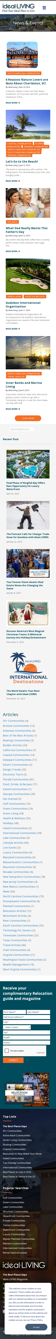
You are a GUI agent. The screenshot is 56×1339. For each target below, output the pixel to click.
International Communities (19, 833)
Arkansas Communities (17, 730)
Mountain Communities (17, 867)
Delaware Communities (17, 759)
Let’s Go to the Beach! (22, 161)
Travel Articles (16, 376)
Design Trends (12, 769)
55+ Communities (13, 720)
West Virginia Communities (20, 969)
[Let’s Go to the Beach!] (28, 124)
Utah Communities (14, 950)
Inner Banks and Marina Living (24, 384)
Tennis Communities (14, 1225)
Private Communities (14, 1220)
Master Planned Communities (19, 1239)
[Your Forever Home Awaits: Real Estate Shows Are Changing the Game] (28, 563)
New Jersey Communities (18, 881)
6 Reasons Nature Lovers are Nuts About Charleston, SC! (27, 81)
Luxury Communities (15, 852)
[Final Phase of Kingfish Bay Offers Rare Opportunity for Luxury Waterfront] (28, 463)
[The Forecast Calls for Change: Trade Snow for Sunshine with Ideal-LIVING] (28, 515)
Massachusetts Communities (21, 862)
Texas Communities (15, 940)
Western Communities (15, 1243)
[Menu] (44, 7)
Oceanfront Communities (16, 1216)
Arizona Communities (16, 725)
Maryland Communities (17, 857)
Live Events (10, 847)
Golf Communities (14, 803)
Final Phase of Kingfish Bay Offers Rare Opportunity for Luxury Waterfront (25, 486)
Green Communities (15, 808)
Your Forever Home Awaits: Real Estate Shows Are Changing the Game (24, 585)
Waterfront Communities (16, 1229)
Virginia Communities (19, 155)
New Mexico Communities (19, 886)
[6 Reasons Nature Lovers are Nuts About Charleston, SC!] (22, 54)
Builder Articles (12, 745)
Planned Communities (16, 906)
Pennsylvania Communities (19, 901)
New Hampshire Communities (21, 876)
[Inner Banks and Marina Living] (28, 352)
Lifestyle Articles (35, 296)
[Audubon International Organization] (28, 275)
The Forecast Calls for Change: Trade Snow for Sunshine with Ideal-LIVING (27, 535)
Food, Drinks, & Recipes (17, 784)
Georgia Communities (36, 146)
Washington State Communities (22, 959)
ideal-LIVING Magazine (15, 1279)
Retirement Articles (15, 915)
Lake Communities (14, 838)
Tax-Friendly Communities (17, 1162)
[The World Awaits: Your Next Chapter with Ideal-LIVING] (28, 667)
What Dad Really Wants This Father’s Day (27, 230)
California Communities (17, 750)
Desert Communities (15, 764)
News (6, 891)
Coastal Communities (19, 143)
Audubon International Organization (23, 304)
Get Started (10, 799)
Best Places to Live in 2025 (17, 1172)
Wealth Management (16, 964)
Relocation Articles (14, 911)
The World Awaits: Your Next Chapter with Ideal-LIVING (23, 692)
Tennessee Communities (18, 935)
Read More (12, 102)
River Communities (14, 920)
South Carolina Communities (23, 73)
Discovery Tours (13, 774)
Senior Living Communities (17, 1140)
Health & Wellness (14, 818)
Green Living (14, 296)
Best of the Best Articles (18, 735)
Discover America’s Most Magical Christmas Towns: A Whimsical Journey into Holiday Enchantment (26, 634)
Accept (36, 1327)
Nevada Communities (16, 872)
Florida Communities (16, 779)
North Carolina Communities (23, 149)
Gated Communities (15, 789)
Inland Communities (15, 828)
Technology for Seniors (17, 930)
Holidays (12, 222)
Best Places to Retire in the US (19, 1176)
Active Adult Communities (16, 1135)
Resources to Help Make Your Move (22, 1153)
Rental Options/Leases (15, 1252)
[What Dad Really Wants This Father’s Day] (28, 202)
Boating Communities (16, 740)
